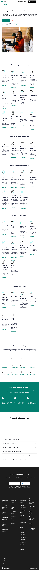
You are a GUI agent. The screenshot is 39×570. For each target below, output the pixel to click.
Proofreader (22, 549)
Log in (25, 1)
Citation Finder (22, 534)
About (30, 500)
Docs (2, 498)
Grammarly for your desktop (5, 501)
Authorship (22, 532)
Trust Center (31, 513)
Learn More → (4, 234)
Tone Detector (22, 517)
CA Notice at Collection (18, 24)
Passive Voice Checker (22, 547)
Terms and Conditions (14, 23)
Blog (11, 518)
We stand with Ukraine (31, 503)
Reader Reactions (23, 537)
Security (30, 523)
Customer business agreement (32, 519)
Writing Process (13, 516)
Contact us (3, 556)
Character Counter (5, 374)
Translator (21, 512)
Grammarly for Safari (4, 513)
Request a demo (20, 1)
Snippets (21, 527)
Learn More (4, 85)
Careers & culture (32, 506)
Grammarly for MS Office (4, 520)
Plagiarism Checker (23, 500)
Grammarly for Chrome (4, 510)
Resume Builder (22, 539)
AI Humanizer (32, 374)
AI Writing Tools (22, 515)
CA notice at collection (31, 521)
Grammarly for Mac (5, 505)
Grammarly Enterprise (12, 505)
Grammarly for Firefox (4, 515)
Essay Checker (23, 361)
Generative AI (13, 513)
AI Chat (21, 514)
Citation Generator (15, 361)
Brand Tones (22, 530)
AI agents (21, 502)
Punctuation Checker (22, 545)
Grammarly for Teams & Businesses (14, 503)
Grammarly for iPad (5, 529)
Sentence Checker (14, 367)
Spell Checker (23, 367)
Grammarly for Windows (4, 504)
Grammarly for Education (13, 508)
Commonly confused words (14, 525)
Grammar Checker (33, 361)
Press (30, 508)
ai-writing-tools (5, 4)
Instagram (4, 560)
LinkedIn (4, 563)
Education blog (13, 521)
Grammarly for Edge (5, 517)
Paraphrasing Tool (5, 367)
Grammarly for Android (4, 532)
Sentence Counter (24, 374)
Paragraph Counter (15, 374)
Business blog (13, 523)
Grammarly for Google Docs (4, 522)
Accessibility (31, 525)
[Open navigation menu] (37, 2)
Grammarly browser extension (5, 508)
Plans (11, 498)
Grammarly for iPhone (4, 527)
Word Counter (32, 367)
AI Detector (4, 361)
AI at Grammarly (13, 511)
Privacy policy (31, 515)
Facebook (4, 558)
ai (1, 4)
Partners (30, 511)
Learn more (32, 129)
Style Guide (22, 525)
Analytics (21, 529)
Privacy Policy (4, 24)
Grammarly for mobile (4, 525)
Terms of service (31, 516)
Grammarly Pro (13, 500)
